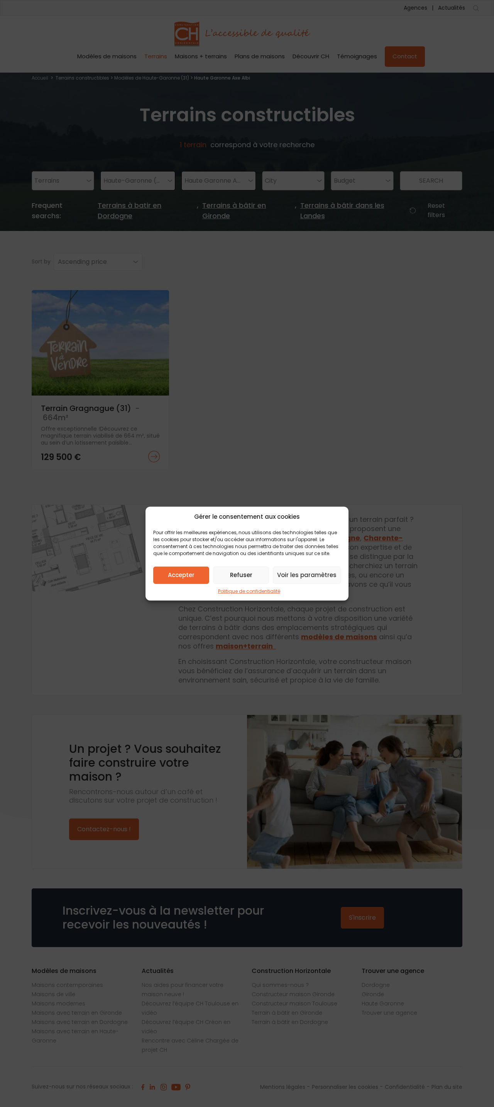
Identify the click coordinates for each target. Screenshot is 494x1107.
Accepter (181, 575)
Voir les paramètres (307, 575)
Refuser (241, 575)
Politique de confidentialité (249, 590)
